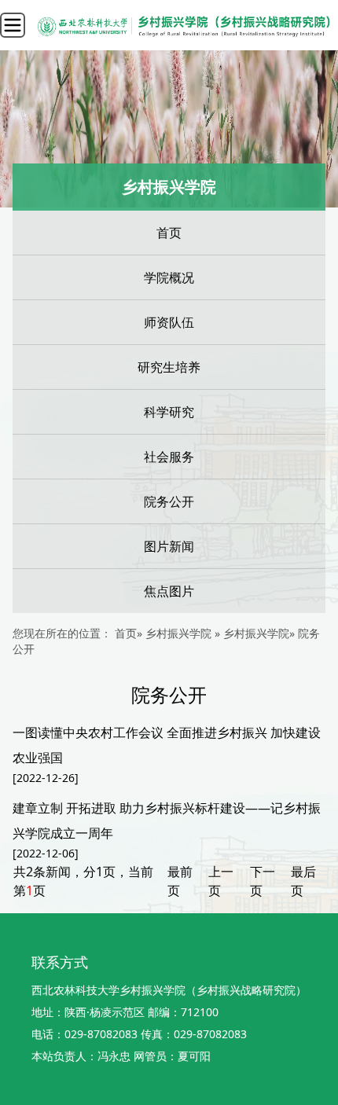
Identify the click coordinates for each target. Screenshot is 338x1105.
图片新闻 (169, 546)
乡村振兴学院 (256, 633)
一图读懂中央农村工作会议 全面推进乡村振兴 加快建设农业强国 (167, 745)
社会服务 (169, 456)
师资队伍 (169, 322)
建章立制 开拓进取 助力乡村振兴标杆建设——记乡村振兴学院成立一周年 (167, 820)
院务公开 (169, 501)
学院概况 (169, 277)
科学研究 (169, 411)
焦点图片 (169, 591)
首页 (169, 232)
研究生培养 (169, 367)
